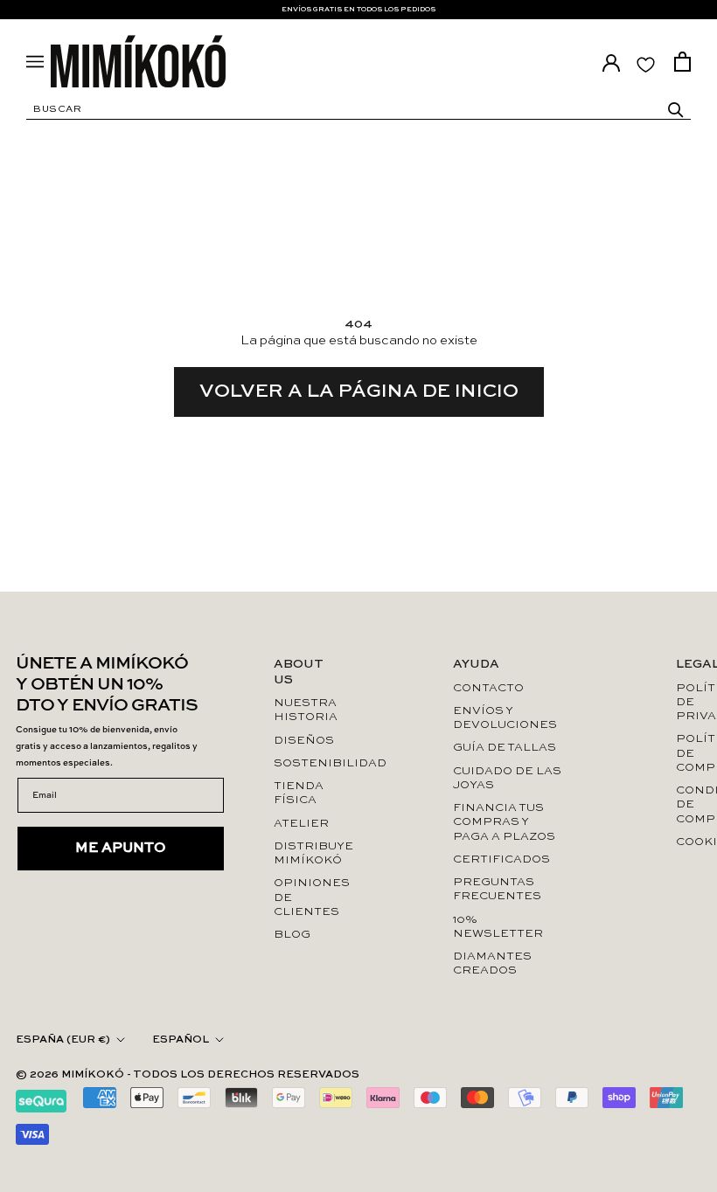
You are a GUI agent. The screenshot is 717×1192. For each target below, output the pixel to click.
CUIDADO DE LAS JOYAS (507, 778)
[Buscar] (676, 110)
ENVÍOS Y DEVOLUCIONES (505, 718)
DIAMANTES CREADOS (492, 963)
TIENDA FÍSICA (299, 793)
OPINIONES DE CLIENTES (306, 897)
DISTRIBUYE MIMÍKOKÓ (306, 853)
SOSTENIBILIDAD (306, 763)
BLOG (292, 934)
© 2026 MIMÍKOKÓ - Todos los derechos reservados (187, 1075)
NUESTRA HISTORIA (306, 710)
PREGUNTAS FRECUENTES (497, 889)
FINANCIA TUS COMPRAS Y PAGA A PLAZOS (504, 822)
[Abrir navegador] (35, 61)
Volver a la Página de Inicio (359, 391)
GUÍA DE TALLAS (504, 747)
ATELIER (301, 823)
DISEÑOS (304, 740)
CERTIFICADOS (501, 859)
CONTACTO (488, 688)
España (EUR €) (63, 1040)
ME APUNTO (120, 849)
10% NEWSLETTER (498, 926)
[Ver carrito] (682, 62)
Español (180, 1040)
